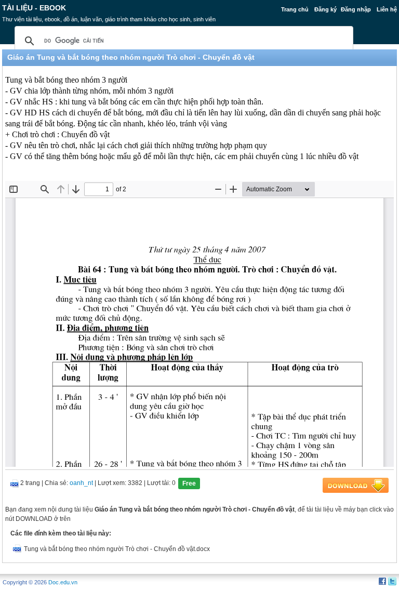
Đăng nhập (356, 9)
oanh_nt (81, 483)
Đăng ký (325, 9)
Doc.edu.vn (62, 582)
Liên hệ (387, 9)
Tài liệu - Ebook (34, 8)
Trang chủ (295, 9)
